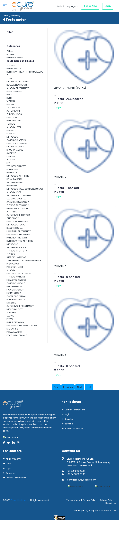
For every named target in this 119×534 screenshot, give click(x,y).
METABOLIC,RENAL (16, 146)
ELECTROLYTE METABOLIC (19, 273)
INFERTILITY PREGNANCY (19, 231)
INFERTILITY (12, 185)
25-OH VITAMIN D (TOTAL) (70, 87)
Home (5, 15)
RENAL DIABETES (14, 179)
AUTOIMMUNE (13, 110)
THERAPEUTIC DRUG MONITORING (24, 260)
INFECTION (12, 117)
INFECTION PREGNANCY (18, 221)
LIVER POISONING (15, 322)
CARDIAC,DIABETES (16, 140)
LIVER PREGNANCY (16, 299)
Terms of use (73, 500)
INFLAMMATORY (14, 331)
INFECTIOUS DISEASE (17, 143)
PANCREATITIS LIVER (17, 237)
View (58, 108)
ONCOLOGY (13, 218)
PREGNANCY (13, 263)
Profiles (10, 54)
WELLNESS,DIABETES (16, 166)
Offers (10, 51)
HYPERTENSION (14, 286)
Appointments (13, 458)
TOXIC (10, 78)
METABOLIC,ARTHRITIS (18, 81)
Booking (69, 423)
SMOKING (11, 153)
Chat (8, 463)
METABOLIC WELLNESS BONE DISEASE (25, 188)
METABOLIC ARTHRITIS (18, 175)
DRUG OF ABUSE (15, 149)
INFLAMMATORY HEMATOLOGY (22, 325)
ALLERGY (11, 159)
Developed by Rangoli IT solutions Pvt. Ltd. (95, 510)
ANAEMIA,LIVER (14, 127)
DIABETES (11, 133)
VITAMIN (11, 101)
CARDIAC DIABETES (16, 198)
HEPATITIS (12, 130)
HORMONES (12, 169)
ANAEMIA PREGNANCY (18, 201)
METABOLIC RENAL (16, 224)
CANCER (11, 315)
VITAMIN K (60, 265)
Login (108, 6)
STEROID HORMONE (16, 257)
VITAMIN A (60, 354)
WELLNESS (12, 65)
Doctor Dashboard (16, 477)
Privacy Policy (90, 500)
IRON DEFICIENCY (15, 289)
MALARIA (11, 104)
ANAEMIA (11, 270)
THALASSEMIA (13, 107)
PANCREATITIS (14, 120)
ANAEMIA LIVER (14, 192)
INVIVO (10, 318)
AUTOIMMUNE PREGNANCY (20, 305)
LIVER (9, 97)
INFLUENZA (12, 172)
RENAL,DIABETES (14, 91)
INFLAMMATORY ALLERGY (19, 234)
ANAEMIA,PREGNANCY (18, 88)
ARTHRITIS (12, 211)
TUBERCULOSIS (14, 114)
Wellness (11, 312)
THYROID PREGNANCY (18, 205)
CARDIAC (11, 156)
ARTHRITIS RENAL (15, 182)
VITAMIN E (60, 176)
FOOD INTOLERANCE (17, 335)
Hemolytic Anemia (16, 279)
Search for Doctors (75, 409)
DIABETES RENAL (14, 227)
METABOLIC (12, 136)
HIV (8, 162)
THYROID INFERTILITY (17, 250)
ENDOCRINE (12, 328)
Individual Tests (15, 57)
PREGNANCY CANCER (18, 208)
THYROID (11, 253)
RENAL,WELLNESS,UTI (17, 84)
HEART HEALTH (14, 68)
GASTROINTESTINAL (16, 296)
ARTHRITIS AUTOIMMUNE (19, 195)
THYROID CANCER (16, 276)
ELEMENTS (11, 302)
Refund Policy (106, 500)
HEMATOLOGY (14, 292)
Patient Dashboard (75, 428)
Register (69, 419)
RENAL (10, 94)
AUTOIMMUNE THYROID (18, 214)
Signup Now (90, 6)
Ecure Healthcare (20, 500)
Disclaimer (111, 503)
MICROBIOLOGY (15, 309)
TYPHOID (11, 123)
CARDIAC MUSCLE (16, 283)
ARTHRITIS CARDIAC (17, 247)
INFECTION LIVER (15, 266)
